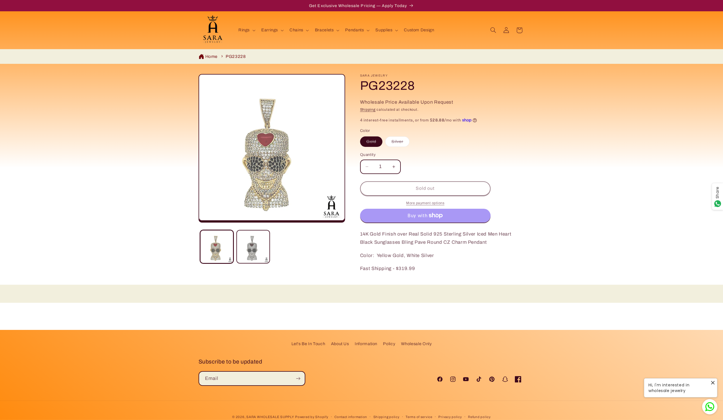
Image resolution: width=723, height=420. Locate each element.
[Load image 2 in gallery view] (253, 247)
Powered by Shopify (311, 417)
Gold (374, 143)
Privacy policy (450, 417)
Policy (389, 343)
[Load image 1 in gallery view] (217, 247)
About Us (340, 343)
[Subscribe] (297, 378)
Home (211, 56)
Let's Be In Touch (308, 343)
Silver (400, 143)
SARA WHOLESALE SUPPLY (270, 417)
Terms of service (419, 417)
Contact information (350, 417)
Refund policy (479, 417)
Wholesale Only (416, 343)
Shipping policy (386, 417)
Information (366, 343)
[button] (246, 30)
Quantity (368, 155)
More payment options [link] (425, 203)
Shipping (368, 110)
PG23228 (236, 56)
